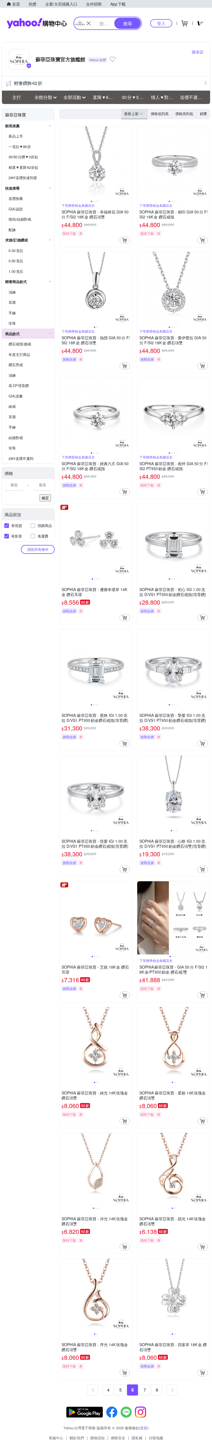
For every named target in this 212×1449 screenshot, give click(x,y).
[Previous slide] (63, 163)
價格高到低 (184, 113)
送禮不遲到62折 (193, 97)
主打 (16, 97)
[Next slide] (128, 163)
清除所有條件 (38, 549)
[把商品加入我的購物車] (125, 240)
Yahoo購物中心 (37, 23)
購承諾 (197, 52)
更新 (143, 1427)
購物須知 (97, 1437)
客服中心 (56, 1437)
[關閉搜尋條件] (88, 23)
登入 (161, 23)
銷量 (203, 113)
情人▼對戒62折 (164, 97)
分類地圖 (156, 1437)
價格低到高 (160, 113)
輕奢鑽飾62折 (28, 83)
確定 (45, 497)
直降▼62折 (104, 97)
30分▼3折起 (135, 97)
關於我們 (77, 1437)
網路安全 (118, 1437)
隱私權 (137, 1437)
